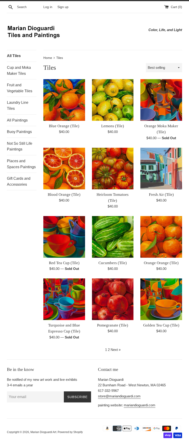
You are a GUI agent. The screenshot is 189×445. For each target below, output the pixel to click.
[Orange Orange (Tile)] (161, 237)
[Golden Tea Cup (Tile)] (161, 299)
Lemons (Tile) (112, 126)
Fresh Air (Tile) (161, 194)
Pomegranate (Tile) (112, 325)
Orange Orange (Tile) (161, 263)
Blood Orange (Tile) (64, 194)
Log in (47, 7)
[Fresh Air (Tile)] (161, 168)
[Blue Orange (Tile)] (64, 100)
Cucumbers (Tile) (112, 263)
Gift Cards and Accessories (18, 181)
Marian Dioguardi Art (43, 432)
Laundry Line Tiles (17, 105)
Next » (116, 350)
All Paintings (17, 120)
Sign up (62, 7)
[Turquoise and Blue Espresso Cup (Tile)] (64, 299)
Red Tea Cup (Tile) (64, 263)
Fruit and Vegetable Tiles (19, 88)
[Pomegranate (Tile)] (113, 299)
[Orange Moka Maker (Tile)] (161, 100)
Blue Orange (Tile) (64, 126)
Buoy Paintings (19, 132)
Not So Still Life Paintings (19, 146)
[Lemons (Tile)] (113, 100)
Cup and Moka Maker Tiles (19, 70)
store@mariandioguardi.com (119, 396)
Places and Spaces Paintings (21, 164)
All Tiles (14, 56)
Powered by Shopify (70, 432)
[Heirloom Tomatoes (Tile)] (113, 168)
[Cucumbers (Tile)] (113, 237)
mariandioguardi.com (139, 405)
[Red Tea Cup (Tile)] (64, 237)
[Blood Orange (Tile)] (64, 168)
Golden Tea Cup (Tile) (161, 325)
